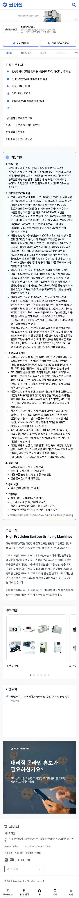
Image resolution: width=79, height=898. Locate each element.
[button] (72, 867)
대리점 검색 (24, 894)
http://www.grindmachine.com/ (30, 78)
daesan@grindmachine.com (28, 100)
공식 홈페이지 (23, 43)
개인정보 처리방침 (33, 853)
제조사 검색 (8, 894)
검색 (55, 894)
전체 (71, 894)
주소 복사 (15, 700)
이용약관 (19, 853)
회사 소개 (8, 853)
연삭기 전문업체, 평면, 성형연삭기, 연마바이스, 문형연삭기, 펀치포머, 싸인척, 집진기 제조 (38, 31)
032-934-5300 (21, 86)
